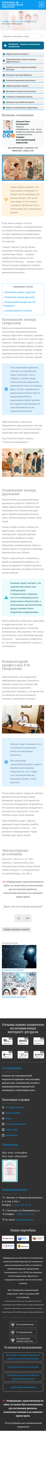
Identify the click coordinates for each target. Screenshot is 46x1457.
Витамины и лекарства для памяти (21, 91)
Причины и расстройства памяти (20, 102)
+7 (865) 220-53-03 (24, 1214)
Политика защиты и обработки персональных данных (23, 1377)
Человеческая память (13, 970)
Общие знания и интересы (17, 54)
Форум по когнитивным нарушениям (22, 108)
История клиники (15, 1107)
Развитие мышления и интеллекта (21, 80)
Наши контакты (14, 1190)
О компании (11, 1068)
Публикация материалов (23, 1387)
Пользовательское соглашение (23, 1367)
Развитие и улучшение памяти (19, 97)
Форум (9, 1118)
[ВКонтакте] (9, 136)
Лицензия (10, 1145)
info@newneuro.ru (24, 1219)
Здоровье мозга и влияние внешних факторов (21, 68)
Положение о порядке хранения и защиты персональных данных (23, 1357)
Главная (6, 21)
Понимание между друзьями (19, 297)
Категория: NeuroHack (23, 21)
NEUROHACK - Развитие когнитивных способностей (24, 45)
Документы (12, 1135)
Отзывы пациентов (15, 1124)
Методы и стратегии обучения (19, 75)
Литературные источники (17, 310)
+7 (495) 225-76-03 (21, 1205)
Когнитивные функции (14, 997)
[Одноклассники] (13, 136)
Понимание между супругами (19, 292)
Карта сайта (12, 1129)
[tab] (19, 918)
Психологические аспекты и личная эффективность (21, 60)
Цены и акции (13, 1113)
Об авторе (8, 132)
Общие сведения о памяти (16, 929)
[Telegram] (4, 136)
